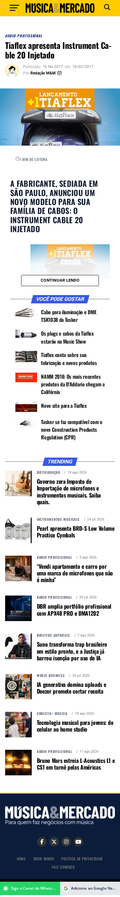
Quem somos (44, 858)
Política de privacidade (82, 858)
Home (21, 858)
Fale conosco (63, 867)
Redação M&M (43, 73)
